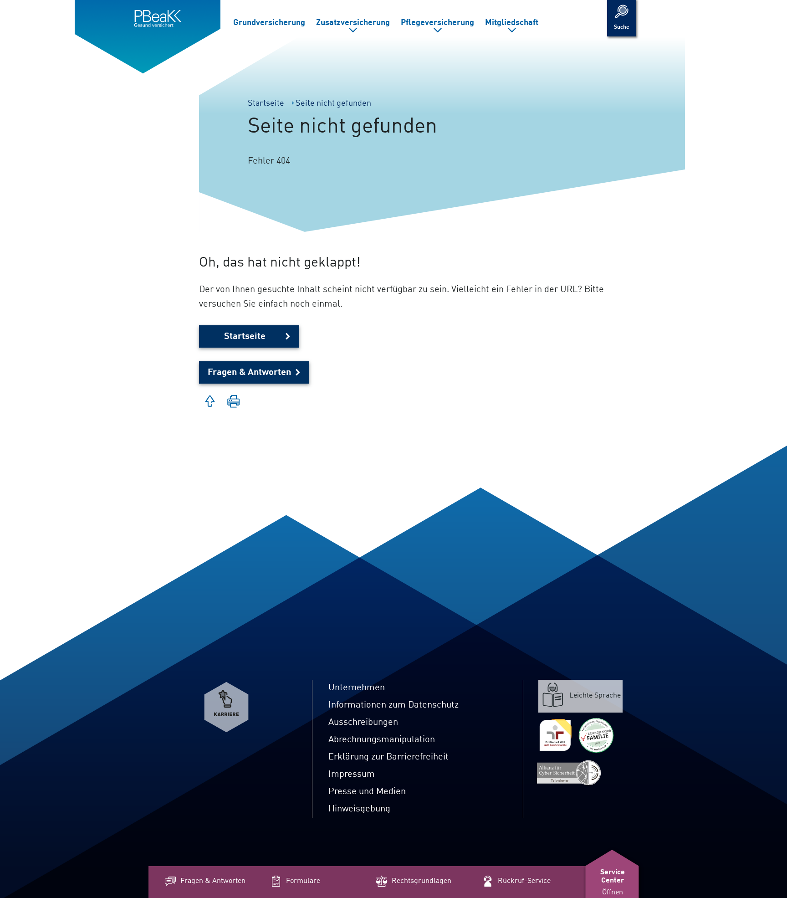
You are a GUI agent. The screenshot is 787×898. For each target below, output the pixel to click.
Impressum (351, 774)
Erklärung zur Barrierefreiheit (388, 757)
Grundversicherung (269, 23)
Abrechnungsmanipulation (381, 739)
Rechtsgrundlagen (421, 881)
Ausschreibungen (363, 722)
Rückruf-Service (524, 881)
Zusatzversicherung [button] (353, 23)
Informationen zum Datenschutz (393, 705)
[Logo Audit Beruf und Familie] (555, 735)
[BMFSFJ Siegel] (596, 735)
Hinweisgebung (359, 809)
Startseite (245, 336)
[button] (234, 402)
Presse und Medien (367, 791)
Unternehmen (356, 688)
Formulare (303, 881)
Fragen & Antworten (249, 372)
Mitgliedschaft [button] (511, 23)
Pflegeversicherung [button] (437, 23)
